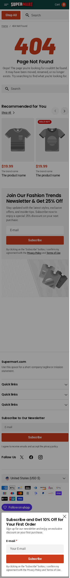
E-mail (10, 537)
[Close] (62, 513)
